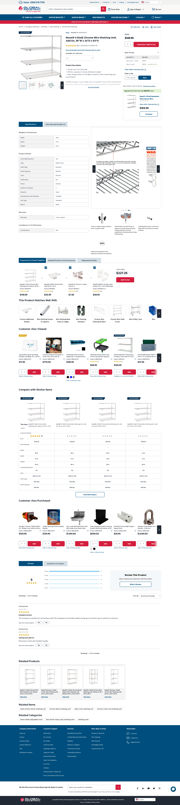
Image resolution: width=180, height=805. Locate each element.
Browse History (94, 2)
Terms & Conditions (85, 802)
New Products (95, 741)
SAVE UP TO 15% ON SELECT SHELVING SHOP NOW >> (90, 22)
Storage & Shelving (32, 26)
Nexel (67, 32)
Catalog (121, 2)
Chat (114, 2)
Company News (24, 741)
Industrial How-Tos (97, 749)
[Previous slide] (94, 169)
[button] (151, 2)
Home (21, 26)
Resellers (70, 741)
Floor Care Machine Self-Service (53, 775)
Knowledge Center (133, 2)
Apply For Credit (48, 752)
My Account (47, 737)
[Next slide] (158, 169)
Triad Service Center (73, 749)
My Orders (46, 741)
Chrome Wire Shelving (69, 26)
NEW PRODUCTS (99, 17)
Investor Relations (25, 745)
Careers (21, 737)
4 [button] (67, 58)
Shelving (44, 26)
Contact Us (106, 2)
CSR (20, 749)
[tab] (31, 124)
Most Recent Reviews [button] (148, 596)
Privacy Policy (101, 792)
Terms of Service (111, 792)
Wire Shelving (54, 26)
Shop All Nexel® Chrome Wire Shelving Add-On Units (83, 50)
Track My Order (48, 745)
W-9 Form (46, 764)
